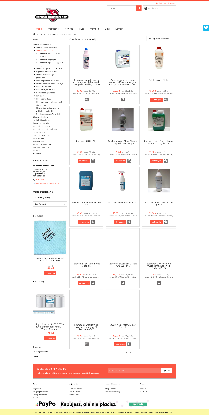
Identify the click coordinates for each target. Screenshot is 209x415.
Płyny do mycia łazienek (45, 90)
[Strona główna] (52, 14)
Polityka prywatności (40, 392)
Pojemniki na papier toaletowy (45, 129)
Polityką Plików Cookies (90, 412)
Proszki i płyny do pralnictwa (47, 81)
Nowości (36, 150)
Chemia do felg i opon (47, 59)
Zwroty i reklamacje (40, 395)
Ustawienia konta (75, 392)
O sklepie (143, 392)
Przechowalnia (74, 395)
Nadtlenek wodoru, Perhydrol (48, 114)
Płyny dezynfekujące (44, 99)
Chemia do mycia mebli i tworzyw (49, 84)
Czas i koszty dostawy (112, 392)
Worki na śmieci (39, 141)
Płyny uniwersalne (43, 87)
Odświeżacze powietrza (45, 93)
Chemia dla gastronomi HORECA (49, 68)
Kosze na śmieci (39, 138)
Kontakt (143, 388)
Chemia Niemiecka (40, 117)
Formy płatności (110, 388)
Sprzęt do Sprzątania (41, 135)
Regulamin (37, 388)
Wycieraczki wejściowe (42, 144)
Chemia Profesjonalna (42, 44)
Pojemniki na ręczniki (41, 126)
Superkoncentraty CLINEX (46, 71)
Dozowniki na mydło (41, 123)
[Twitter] (206, 27)
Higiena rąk (40, 96)
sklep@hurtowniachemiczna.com (47, 183)
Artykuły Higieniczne (41, 120)
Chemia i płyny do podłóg (46, 47)
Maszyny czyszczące (41, 147)
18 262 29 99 (39, 180)
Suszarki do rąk (39, 132)
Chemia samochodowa (45, 50)
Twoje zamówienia (75, 388)
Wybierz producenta (40, 352)
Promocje (37, 153)
